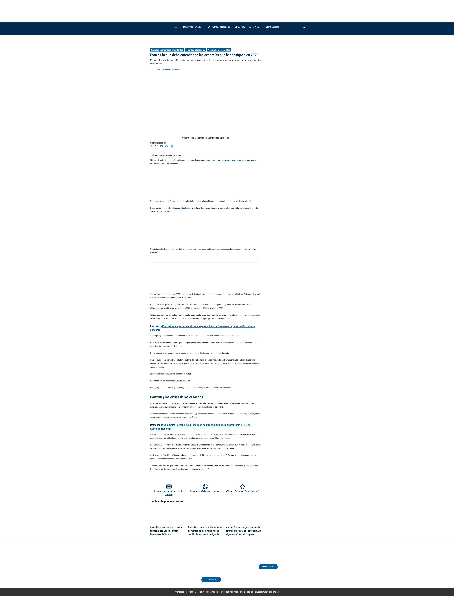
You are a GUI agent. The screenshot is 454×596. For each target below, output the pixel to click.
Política (189, 592)
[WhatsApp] (151, 146)
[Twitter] (158, 568)
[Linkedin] (163, 568)
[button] (193, 26)
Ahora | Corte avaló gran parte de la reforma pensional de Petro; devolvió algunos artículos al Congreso (243, 531)
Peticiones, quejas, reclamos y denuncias (259, 592)
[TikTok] (172, 568)
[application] (202, 26)
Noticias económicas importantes (167, 50)
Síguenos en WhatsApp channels (205, 491)
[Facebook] (166, 146)
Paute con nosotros (229, 592)
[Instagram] (167, 568)
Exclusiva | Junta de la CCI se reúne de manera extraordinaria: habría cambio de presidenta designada (205, 531)
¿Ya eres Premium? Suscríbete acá (242, 491)
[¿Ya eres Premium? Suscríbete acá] (243, 486)
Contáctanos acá (211, 579)
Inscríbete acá (268, 567)
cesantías (180, 208)
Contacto (179, 592)
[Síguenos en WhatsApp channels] (206, 486)
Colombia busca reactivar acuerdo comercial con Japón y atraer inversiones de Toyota (166, 531)
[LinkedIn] (161, 146)
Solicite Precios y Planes (206, 592)
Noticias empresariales (219, 50)
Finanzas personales (195, 50)
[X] (156, 146)
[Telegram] (172, 146)
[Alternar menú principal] (176, 27)
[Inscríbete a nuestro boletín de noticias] (169, 486)
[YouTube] (176, 568)
